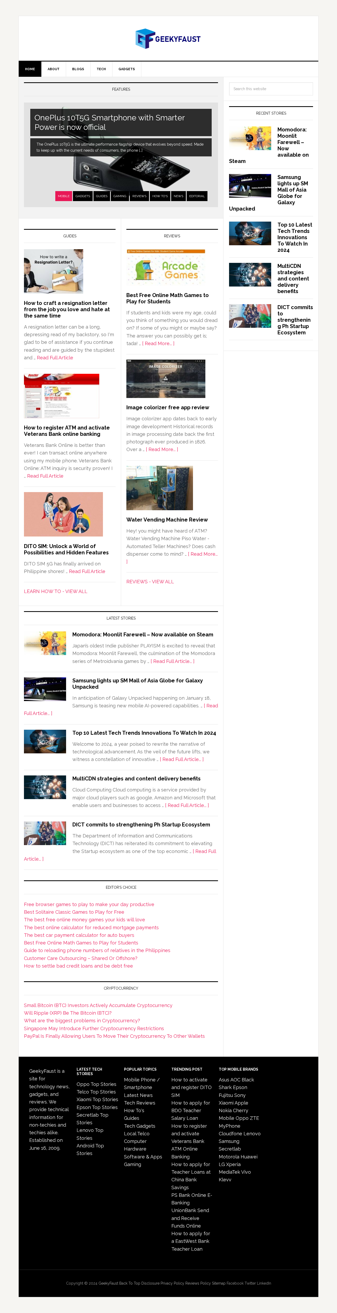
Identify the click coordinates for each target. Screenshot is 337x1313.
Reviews (139, 196)
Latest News (138, 1095)
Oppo (242, 1118)
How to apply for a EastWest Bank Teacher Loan (190, 1241)
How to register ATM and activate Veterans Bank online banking (67, 431)
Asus (224, 1079)
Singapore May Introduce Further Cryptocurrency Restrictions (94, 1028)
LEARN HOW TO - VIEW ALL (55, 591)
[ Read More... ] (158, 343)
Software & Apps (143, 1156)
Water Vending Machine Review (167, 520)
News (178, 196)
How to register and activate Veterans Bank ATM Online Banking (189, 1141)
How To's (160, 196)
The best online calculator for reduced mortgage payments (91, 927)
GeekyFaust (108, 1283)
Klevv (225, 1179)
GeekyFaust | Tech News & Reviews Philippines (168, 38)
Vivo (246, 1172)
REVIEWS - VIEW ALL (150, 581)
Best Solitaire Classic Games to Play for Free (74, 912)
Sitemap (219, 1283)
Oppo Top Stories (96, 1084)
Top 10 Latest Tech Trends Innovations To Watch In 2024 (144, 733)
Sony (240, 1095)
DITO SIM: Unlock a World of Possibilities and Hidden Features (66, 549)
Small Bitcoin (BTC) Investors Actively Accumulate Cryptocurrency (98, 1005)
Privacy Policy (172, 1283)
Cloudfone (230, 1133)
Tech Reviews (139, 1103)
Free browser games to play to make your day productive (89, 904)
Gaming (119, 196)
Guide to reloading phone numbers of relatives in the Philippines (97, 950)
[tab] (63, 196)
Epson (240, 1087)
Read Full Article (55, 357)
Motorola (229, 1156)
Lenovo (252, 1133)
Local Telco (137, 1133)
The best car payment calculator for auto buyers (79, 935)
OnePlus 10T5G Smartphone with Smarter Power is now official (109, 122)
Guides (101, 196)
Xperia (233, 1164)
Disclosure (150, 1283)
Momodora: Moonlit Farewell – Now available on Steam (142, 634)
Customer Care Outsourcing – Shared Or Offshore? (80, 958)
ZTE (254, 1118)
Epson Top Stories (97, 1107)
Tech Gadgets (139, 1126)
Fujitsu (226, 1095)
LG (222, 1164)
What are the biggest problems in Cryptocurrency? (82, 1020)
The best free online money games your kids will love (84, 919)
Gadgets (83, 196)
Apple (241, 1103)
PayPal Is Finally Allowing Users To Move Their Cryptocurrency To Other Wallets (114, 1036)
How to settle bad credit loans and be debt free (78, 966)
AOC (235, 1079)
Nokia (225, 1110)
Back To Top (129, 1283)
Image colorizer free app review (167, 407)
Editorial (197, 196)
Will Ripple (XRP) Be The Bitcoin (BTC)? (68, 1013)
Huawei (249, 1156)
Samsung (229, 1141)
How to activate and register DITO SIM (191, 1087)
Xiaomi (226, 1103)
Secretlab (230, 1149)
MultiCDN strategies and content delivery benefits (136, 778)
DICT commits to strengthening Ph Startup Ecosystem (141, 824)
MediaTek (229, 1172)
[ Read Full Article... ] (173, 661)
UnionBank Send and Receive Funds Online (190, 1218)
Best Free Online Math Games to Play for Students (167, 298)
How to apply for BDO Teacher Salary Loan (190, 1110)
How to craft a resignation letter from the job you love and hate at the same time (67, 309)
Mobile (64, 196)
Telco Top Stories (96, 1092)
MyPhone (229, 1126)
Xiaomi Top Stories (97, 1099)
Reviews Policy (198, 1283)
